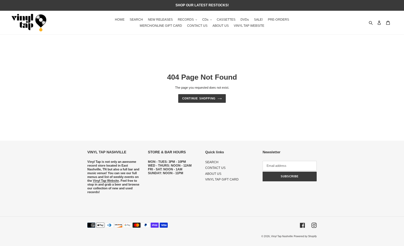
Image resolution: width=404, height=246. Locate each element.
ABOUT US (213, 173)
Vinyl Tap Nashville (282, 236)
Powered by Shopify (305, 236)
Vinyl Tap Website (106, 180)
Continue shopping (198, 98)
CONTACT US (215, 168)
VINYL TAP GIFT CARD (222, 179)
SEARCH (211, 162)
